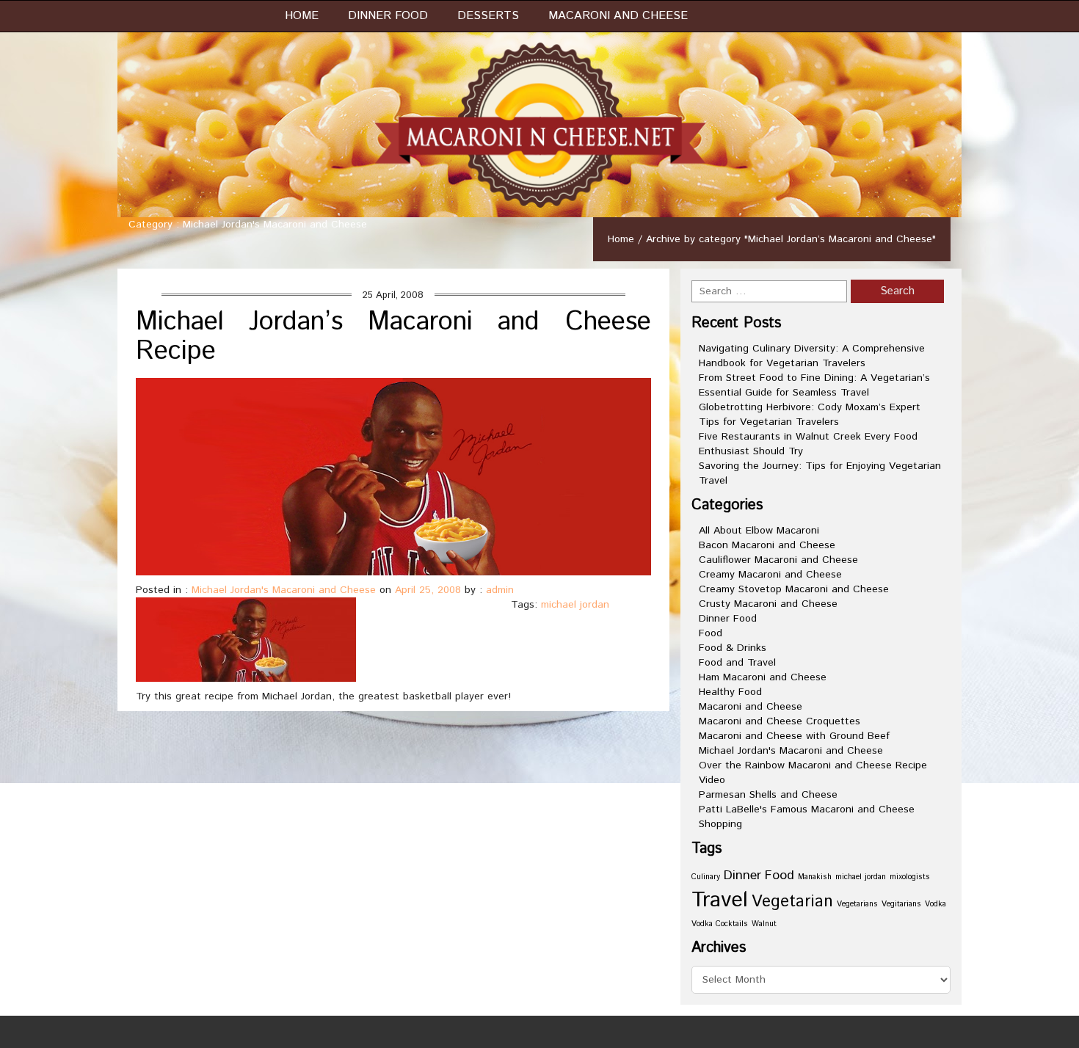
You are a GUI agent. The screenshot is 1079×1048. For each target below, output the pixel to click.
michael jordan (575, 604)
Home (302, 15)
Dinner (742, 875)
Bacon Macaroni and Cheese (767, 545)
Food (710, 633)
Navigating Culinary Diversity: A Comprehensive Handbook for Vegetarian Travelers (812, 356)
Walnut (764, 924)
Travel (719, 900)
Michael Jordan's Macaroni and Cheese (284, 590)
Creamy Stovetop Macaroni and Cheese (794, 589)
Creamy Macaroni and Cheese (770, 574)
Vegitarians (901, 904)
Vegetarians (857, 904)
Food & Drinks (732, 648)
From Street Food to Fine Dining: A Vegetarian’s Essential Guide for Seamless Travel (814, 385)
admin (500, 590)
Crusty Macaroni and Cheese (768, 604)
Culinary (705, 877)
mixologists (910, 877)
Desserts (488, 15)
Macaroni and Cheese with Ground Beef (794, 736)
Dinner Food (388, 15)
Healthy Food (730, 692)
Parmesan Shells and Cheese (768, 794)
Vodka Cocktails (719, 924)
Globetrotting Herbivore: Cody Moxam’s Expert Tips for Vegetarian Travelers (809, 414)
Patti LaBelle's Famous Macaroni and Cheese (807, 809)
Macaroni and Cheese (618, 15)
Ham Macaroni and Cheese (762, 677)
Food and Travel (737, 662)
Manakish (815, 877)
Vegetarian (792, 902)
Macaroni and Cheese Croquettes (779, 721)
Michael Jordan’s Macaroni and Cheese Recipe (393, 337)
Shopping (720, 824)
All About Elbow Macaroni (759, 530)
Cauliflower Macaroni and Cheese (778, 560)
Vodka (935, 904)
